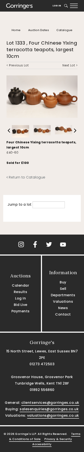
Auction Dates (38, 30)
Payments (20, 311)
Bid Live (20, 304)
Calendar (20, 285)
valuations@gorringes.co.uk (53, 415)
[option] (20, 130)
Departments (63, 295)
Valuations (63, 301)
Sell (63, 288)
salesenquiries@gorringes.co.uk (49, 409)
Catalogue (64, 30)
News (63, 307)
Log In (57, 5)
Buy (63, 282)
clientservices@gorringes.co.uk (50, 402)
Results (20, 291)
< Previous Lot (17, 65)
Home (16, 30)
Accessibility (42, 444)
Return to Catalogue (26, 177)
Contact (63, 314)
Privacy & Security (58, 439)
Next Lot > (70, 65)
